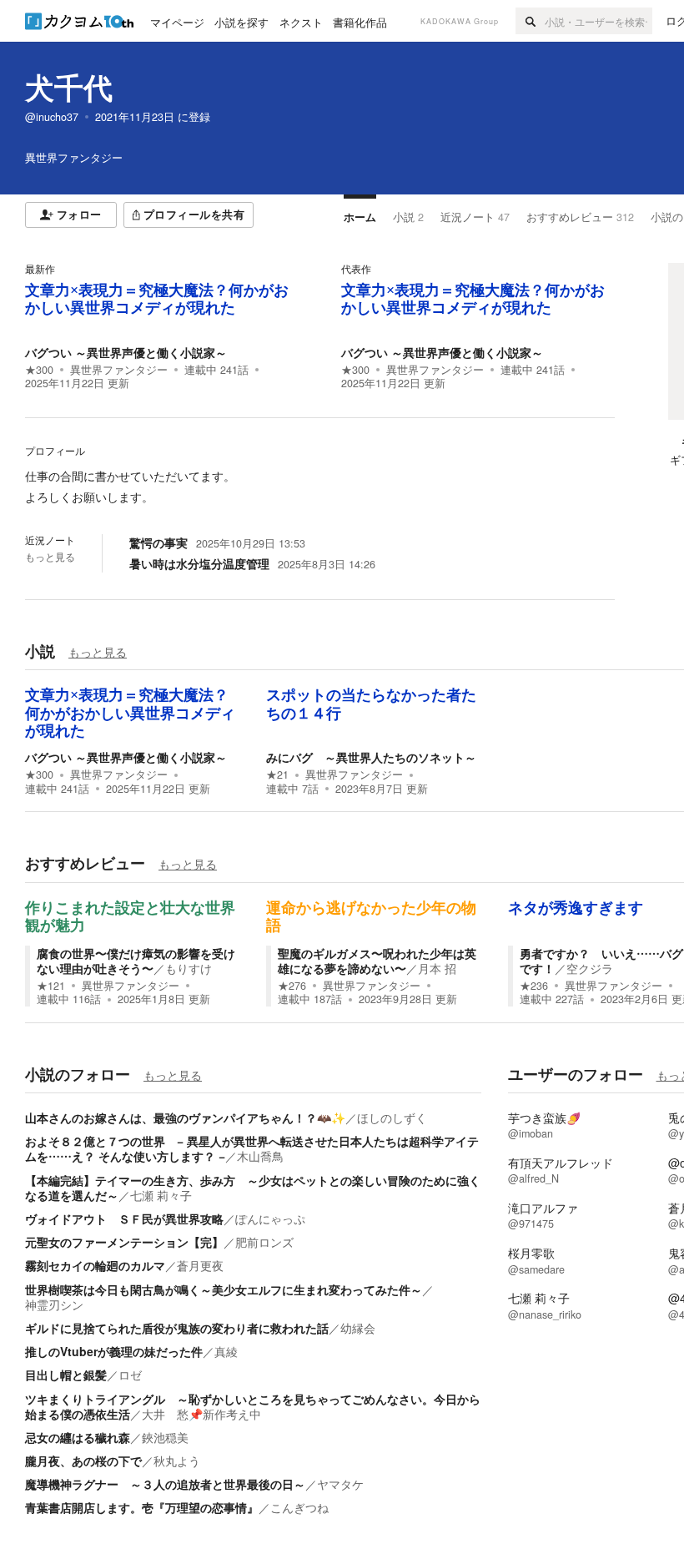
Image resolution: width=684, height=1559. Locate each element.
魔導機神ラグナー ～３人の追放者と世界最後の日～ (165, 1484)
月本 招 (437, 968)
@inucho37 (51, 117)
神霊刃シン (54, 1304)
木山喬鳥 (260, 1156)
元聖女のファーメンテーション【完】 (124, 1242)
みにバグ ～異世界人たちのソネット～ (371, 757)
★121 (51, 985)
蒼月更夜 (200, 1265)
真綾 (226, 1351)
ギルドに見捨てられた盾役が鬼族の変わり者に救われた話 (177, 1327)
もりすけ (188, 968)
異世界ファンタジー (119, 369)
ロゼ (130, 1374)
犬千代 (69, 87)
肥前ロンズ (264, 1242)
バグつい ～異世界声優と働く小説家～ (126, 352)
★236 (534, 985)
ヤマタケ (340, 1484)
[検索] (530, 21)
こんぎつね (299, 1507)
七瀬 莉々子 (161, 1195)
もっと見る (50, 556)
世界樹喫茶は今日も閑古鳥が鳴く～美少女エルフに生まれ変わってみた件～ (223, 1289)
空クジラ (589, 968)
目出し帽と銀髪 (66, 1374)
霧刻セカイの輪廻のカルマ (95, 1265)
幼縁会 (357, 1327)
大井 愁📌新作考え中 (201, 1413)
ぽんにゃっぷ (270, 1218)
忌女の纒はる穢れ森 (77, 1437)
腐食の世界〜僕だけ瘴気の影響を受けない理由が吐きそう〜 (136, 960)
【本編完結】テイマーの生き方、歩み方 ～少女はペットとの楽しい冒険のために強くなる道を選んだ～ (252, 1187)
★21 (277, 774)
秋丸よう (176, 1460)
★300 (39, 369)
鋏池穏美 (165, 1437)
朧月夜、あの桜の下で (83, 1460)
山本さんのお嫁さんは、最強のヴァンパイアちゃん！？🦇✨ (185, 1117)
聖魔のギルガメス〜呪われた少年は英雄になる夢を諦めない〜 (377, 960)
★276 (292, 985)
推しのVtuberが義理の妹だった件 (114, 1351)
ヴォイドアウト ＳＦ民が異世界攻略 (124, 1218)
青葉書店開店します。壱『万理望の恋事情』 (142, 1507)
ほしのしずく (392, 1117)
